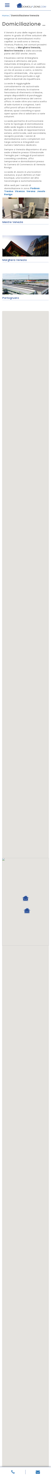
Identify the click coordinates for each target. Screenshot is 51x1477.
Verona (30, 191)
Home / (6, 15)
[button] (25, 898)
